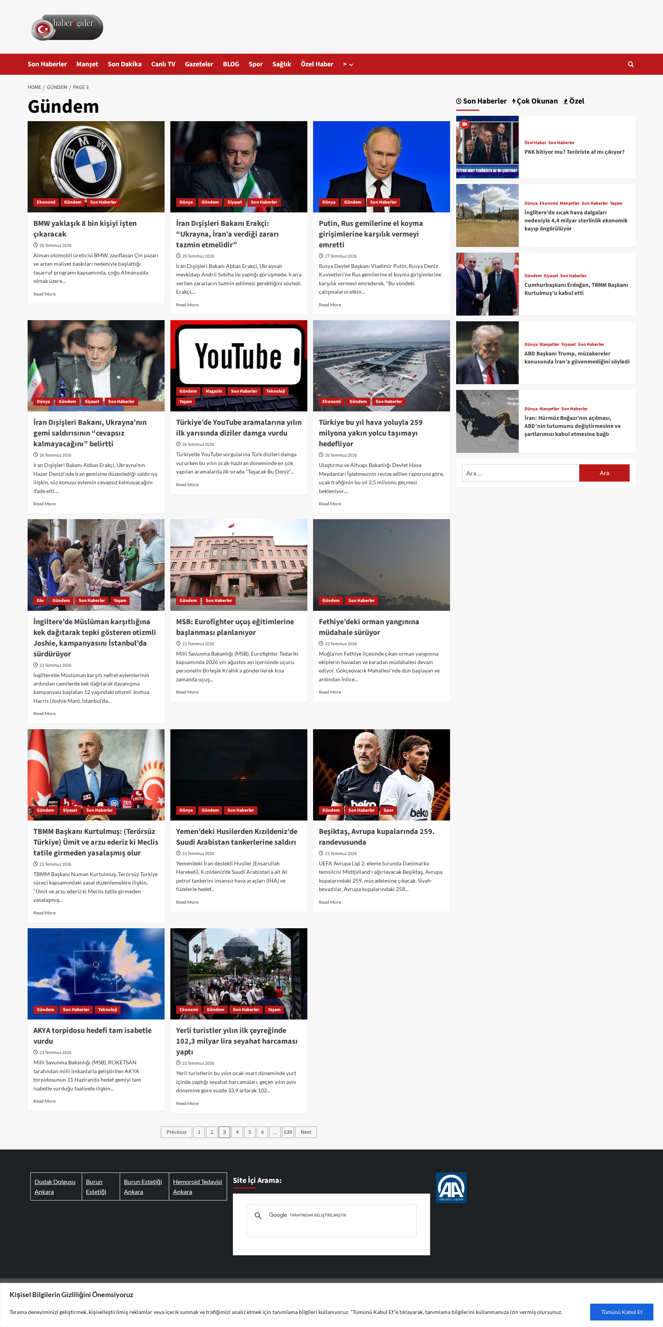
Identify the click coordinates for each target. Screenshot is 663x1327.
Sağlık (281, 64)
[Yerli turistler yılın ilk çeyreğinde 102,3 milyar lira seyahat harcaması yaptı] (238, 974)
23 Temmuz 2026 (55, 665)
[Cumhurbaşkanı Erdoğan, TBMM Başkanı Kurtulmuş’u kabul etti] (487, 283)
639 (288, 1132)
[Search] (631, 64)
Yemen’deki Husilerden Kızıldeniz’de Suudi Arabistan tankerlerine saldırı (236, 837)
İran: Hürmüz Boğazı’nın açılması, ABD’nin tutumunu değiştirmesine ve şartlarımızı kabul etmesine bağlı (572, 426)
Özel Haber (317, 64)
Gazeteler (199, 64)
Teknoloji (275, 391)
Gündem (72, 202)
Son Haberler (47, 64)
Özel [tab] (576, 101)
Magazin (214, 391)
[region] (331, 1305)
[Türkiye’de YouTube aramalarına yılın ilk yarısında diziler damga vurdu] (238, 365)
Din (40, 600)
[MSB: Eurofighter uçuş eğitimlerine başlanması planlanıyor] (238, 564)
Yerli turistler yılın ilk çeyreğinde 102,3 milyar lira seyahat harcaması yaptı (237, 1041)
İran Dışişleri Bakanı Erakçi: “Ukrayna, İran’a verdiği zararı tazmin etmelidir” (227, 234)
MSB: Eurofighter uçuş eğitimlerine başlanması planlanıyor (235, 627)
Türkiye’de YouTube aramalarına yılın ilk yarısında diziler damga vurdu (239, 428)
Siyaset (235, 202)
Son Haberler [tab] (484, 101)
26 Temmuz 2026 (55, 455)
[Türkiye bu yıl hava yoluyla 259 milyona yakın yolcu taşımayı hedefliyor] (381, 365)
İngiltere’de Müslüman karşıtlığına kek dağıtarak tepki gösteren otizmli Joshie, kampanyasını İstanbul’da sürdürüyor (94, 638)
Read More (44, 294)
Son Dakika (125, 64)
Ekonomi (46, 202)
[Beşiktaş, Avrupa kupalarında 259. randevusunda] (381, 775)
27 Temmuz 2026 (341, 256)
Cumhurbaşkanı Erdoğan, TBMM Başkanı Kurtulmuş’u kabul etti (576, 289)
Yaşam (186, 401)
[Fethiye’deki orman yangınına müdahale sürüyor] (381, 564)
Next (306, 1132)
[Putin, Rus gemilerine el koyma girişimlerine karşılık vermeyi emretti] (381, 166)
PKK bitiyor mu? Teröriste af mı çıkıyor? (574, 152)
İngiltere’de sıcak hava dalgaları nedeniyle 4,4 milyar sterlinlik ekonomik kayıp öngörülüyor (576, 221)
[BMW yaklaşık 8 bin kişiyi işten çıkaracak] (96, 166)
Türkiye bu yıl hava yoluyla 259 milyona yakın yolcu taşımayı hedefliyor (371, 433)
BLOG (231, 64)
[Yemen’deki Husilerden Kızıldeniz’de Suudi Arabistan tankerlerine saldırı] (238, 775)
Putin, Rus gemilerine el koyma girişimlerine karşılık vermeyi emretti (371, 234)
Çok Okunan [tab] (536, 101)
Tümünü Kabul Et (621, 1312)
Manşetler (570, 204)
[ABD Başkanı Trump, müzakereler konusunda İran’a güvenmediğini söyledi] (487, 351)
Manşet (87, 64)
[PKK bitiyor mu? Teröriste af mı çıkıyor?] (487, 146)
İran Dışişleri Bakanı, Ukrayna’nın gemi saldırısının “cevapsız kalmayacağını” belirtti (90, 433)
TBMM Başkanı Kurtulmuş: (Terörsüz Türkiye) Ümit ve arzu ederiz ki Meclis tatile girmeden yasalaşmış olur (95, 842)
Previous (176, 1132)
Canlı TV (163, 64)
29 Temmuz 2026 (55, 245)
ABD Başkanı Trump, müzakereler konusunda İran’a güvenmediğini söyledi (577, 358)
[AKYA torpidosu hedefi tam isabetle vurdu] (96, 974)
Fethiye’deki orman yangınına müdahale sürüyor (369, 627)
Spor (256, 64)
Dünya (186, 202)
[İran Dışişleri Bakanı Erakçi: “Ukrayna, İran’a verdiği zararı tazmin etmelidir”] (238, 166)
